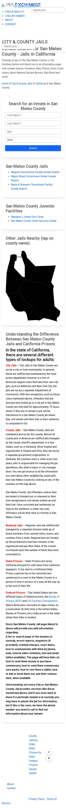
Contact (11, 788)
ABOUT (6, 27)
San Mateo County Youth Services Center (34, 220)
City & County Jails (22, 83)
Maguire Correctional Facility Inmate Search (35, 172)
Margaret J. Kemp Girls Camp (27, 216)
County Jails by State (33, 740)
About (10, 784)
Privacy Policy (37, 799)
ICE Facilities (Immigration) (42, 600)
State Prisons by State (35, 752)
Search (33, 148)
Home (5, 83)
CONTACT (7, 34)
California (40, 83)
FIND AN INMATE (11, 21)
